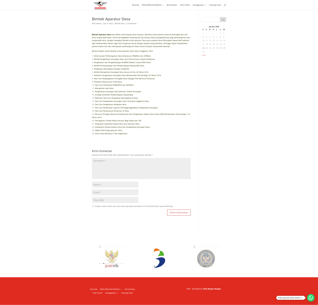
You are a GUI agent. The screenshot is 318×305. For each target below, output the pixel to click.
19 (118, 262)
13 (105, 262)
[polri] (112, 256)
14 (107, 262)
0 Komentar (132, 23)
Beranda (135, 5)
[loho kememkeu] (206, 258)
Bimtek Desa (120, 23)
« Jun (204, 55)
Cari (223, 19)
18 (116, 262)
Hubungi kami (215, 5)
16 (111, 262)
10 (118, 259)
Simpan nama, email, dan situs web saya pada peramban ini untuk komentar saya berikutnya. (134, 206)
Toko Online (185, 5)
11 (120, 259)
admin (98, 23)
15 (109, 262)
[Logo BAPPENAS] (159, 258)
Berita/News (172, 5)
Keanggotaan (198, 5)
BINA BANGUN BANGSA (151, 5)
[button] (311, 298)
